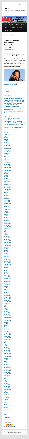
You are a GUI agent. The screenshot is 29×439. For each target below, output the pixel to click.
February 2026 (7, 144)
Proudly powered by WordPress (14, 432)
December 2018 (7, 278)
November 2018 (7, 280)
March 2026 (6, 142)
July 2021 (6, 230)
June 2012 (6, 394)
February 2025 (7, 162)
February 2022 (7, 219)
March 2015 (6, 347)
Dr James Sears (21, 83)
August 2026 (7, 134)
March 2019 (6, 273)
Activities (6, 399)
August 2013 (7, 375)
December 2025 (7, 147)
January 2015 (7, 350)
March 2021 (6, 236)
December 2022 (7, 203)
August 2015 (7, 339)
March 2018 (6, 292)
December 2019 (7, 259)
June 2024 (6, 175)
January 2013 (7, 386)
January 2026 (7, 145)
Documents (12, 27)
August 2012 (7, 391)
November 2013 (7, 370)
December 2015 (7, 333)
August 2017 (7, 303)
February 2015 (7, 348)
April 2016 (6, 328)
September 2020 (7, 245)
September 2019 (7, 264)
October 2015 (7, 336)
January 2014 (7, 367)
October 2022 (7, 206)
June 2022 (6, 212)
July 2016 (6, 323)
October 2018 (7, 281)
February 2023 (7, 200)
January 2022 (7, 220)
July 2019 (6, 267)
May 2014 (6, 361)
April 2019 (6, 272)
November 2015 (7, 334)
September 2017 (7, 301)
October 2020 (7, 244)
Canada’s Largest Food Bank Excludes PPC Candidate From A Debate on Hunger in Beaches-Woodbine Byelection (14, 103)
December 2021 (7, 222)
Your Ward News (14, 84)
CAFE (6, 8)
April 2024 (6, 178)
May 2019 (6, 270)
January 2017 (7, 314)
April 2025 (6, 159)
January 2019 (7, 276)
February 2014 (7, 366)
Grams (5, 404)
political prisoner (7, 84)
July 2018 (6, 286)
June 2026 (6, 137)
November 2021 (7, 223)
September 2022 (7, 208)
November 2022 (7, 205)
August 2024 (7, 172)
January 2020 (7, 258)
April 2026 (6, 140)
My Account (19, 27)
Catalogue (22, 24)
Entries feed (6, 416)
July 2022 (6, 211)
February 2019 (7, 275)
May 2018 (6, 289)
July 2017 (6, 305)
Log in (5, 414)
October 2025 (7, 150)
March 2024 (6, 180)
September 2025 (7, 151)
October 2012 (7, 388)
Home (5, 24)
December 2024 (7, 165)
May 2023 (6, 195)
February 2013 (7, 384)
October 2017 (7, 300)
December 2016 (7, 316)
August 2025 (7, 153)
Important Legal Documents (10, 406)
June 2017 (6, 306)
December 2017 (7, 297)
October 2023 (7, 187)
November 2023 (7, 186)
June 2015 (6, 342)
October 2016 (7, 319)
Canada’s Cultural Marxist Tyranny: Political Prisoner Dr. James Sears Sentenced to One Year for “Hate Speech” (14, 119)
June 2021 (6, 231)
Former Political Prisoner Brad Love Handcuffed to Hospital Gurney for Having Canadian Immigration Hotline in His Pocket (14, 98)
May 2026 (6, 139)
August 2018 (7, 284)
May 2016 (6, 327)
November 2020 (7, 242)
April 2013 (6, 381)
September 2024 (7, 170)
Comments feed (7, 417)
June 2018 (6, 287)
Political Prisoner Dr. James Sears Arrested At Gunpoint (11, 43)
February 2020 (7, 256)
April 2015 (6, 345)
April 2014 (6, 362)
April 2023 (6, 197)
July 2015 (6, 341)
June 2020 (6, 250)
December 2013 (7, 369)
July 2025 (6, 155)
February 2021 (7, 237)
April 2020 (6, 253)
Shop (11, 30)
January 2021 (7, 239)
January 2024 (7, 183)
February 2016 (7, 331)
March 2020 (6, 255)
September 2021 (7, 226)
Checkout (6, 27)
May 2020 (6, 251)
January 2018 (7, 295)
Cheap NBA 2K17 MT (8, 127)
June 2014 (6, 359)
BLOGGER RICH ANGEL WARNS (11, 106)
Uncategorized (11, 83)
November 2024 (7, 167)
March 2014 (6, 364)
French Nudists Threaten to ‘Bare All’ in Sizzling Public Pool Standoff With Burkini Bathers (14, 124)
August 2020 (7, 247)
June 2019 (6, 269)
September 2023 (7, 189)
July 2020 (6, 248)
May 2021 (6, 233)
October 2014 (7, 355)
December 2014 (7, 352)
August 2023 (7, 190)
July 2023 (6, 192)
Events (5, 401)
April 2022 (6, 215)
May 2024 (6, 176)
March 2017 (6, 311)
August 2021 (7, 228)
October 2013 (7, 372)
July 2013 (6, 377)
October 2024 (7, 169)
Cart (17, 24)
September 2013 (7, 373)
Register (6, 30)
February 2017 (7, 312)
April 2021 (6, 234)
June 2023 (6, 194)
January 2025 (7, 164)
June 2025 (6, 156)
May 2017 (6, 308)
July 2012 (6, 392)
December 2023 (7, 184)
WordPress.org (7, 419)
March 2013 (6, 383)
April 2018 (6, 291)
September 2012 (7, 389)
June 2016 (6, 325)
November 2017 (7, 298)
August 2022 (7, 209)
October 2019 (7, 262)
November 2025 (7, 148)
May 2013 (6, 380)
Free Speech (7, 402)
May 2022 (6, 214)
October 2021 (7, 225)
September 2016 (7, 320)
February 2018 (7, 294)
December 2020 (7, 240)
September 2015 (7, 337)
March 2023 (6, 198)
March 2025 (6, 161)
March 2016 (6, 330)
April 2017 (6, 309)
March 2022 (6, 217)
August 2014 (7, 358)
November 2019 (7, 261)
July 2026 (6, 136)
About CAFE (11, 24)
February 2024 (7, 181)
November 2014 (7, 353)
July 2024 (6, 173)
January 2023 (7, 201)
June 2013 (6, 378)
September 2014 (7, 356)
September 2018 (7, 283)
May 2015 (6, 344)
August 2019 (7, 266)
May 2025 (6, 158)
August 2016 (7, 322)
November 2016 (7, 317)
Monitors (6, 407)
